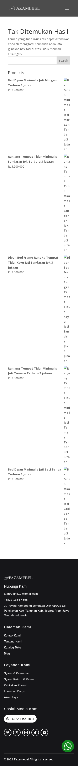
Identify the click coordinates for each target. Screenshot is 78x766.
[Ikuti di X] (17, 732)
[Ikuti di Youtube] (44, 732)
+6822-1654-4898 (22, 719)
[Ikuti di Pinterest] (7, 732)
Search (63, 60)
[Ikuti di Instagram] (26, 732)
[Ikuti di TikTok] (35, 732)
